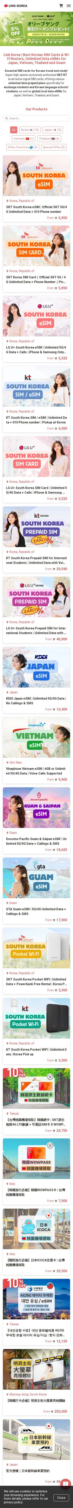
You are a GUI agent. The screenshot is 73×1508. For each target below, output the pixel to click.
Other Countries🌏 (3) (22, 147)
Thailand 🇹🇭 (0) (49, 138)
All (13, 129)
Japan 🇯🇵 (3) (52, 129)
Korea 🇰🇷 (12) (30, 129)
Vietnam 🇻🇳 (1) (24, 138)
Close (61, 1498)
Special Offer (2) (54, 147)
